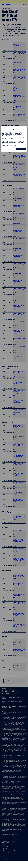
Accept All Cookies (21, 148)
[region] (14, 139)
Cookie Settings (10, 148)
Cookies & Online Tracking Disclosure (10, 145)
